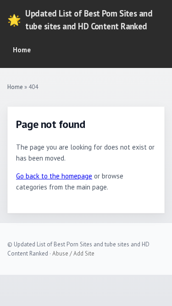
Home (22, 49)
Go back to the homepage (54, 176)
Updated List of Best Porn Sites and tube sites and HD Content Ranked (79, 20)
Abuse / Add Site (73, 253)
